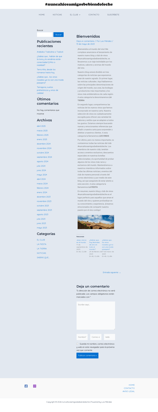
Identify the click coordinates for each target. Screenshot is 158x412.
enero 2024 (42, 192)
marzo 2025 (42, 130)
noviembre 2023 (44, 201)
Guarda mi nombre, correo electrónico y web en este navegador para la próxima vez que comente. (95, 347)
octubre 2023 (43, 205)
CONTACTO (93, 14)
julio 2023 (41, 219)
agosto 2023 (42, 214)
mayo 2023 (42, 227)
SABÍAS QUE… (43, 257)
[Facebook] (26, 386)
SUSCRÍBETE (113, 14)
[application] (79, 14)
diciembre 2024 (44, 143)
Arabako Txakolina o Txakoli (50, 52)
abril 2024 (41, 179)
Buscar (40, 30)
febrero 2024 (42, 188)
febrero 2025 (42, 135)
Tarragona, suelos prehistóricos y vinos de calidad (47, 90)
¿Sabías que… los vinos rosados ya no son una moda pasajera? (50, 80)
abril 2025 (41, 126)
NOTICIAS (57, 14)
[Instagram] (34, 386)
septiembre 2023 (44, 210)
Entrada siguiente (112, 272)
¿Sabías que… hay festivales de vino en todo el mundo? (94, 244)
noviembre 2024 (44, 148)
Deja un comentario (85, 41)
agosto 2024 (42, 161)
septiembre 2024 (44, 157)
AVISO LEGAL (129, 391)
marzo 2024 (42, 183)
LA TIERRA (42, 248)
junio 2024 (41, 170)
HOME (42, 14)
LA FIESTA (41, 244)
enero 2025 (42, 139)
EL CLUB (74, 14)
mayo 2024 (42, 174)
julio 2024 (41, 166)
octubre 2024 (43, 152)
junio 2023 (41, 223)
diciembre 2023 (44, 196)
